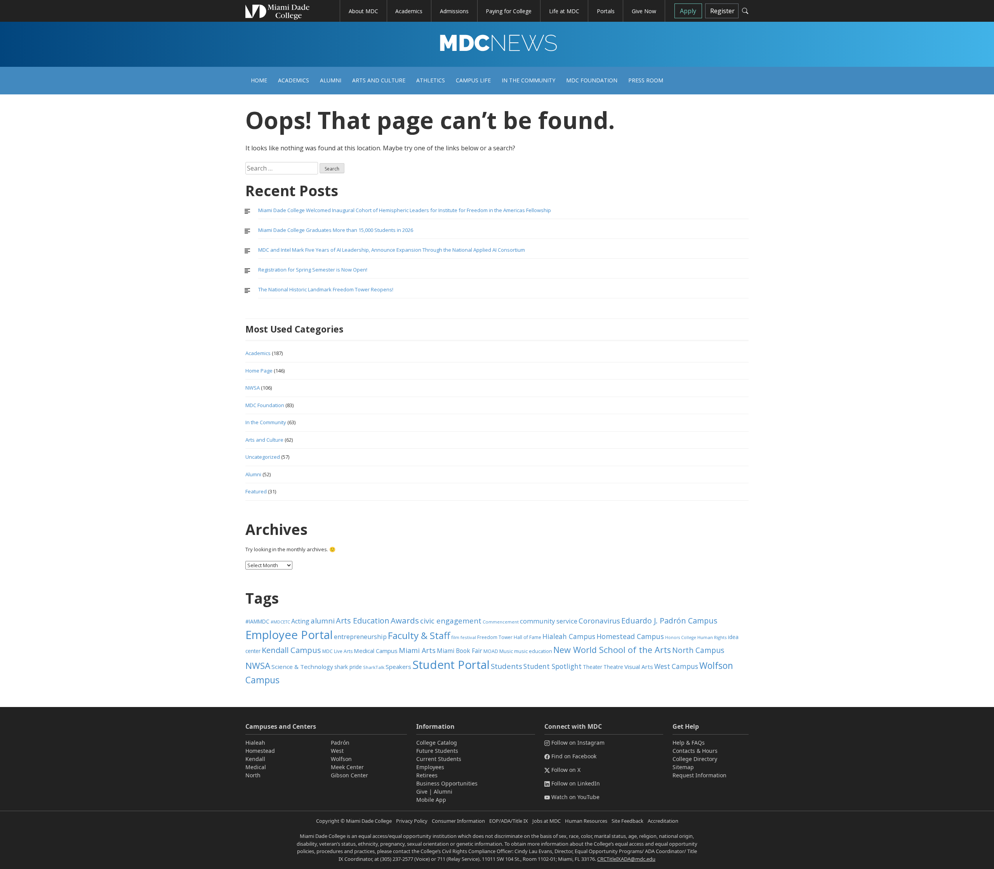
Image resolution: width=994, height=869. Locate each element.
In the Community (528, 80)
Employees (430, 767)
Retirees (427, 775)
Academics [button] (408, 11)
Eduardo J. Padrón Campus (669, 620)
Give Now (644, 11)
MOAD (490, 651)
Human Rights (712, 637)
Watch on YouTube (575, 797)
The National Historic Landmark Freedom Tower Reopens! (325, 289)
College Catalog (436, 742)
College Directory (695, 759)
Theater (592, 666)
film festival (463, 637)
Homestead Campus (630, 636)
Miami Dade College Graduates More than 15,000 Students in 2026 (335, 229)
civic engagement (450, 620)
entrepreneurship (360, 636)
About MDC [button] (363, 11)
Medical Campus (376, 651)
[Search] (745, 10)
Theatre (613, 666)
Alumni (330, 80)
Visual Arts (638, 666)
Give (421, 791)
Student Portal (451, 664)
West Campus (676, 666)
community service (548, 620)
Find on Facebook (573, 756)
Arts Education (362, 620)
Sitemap (683, 767)
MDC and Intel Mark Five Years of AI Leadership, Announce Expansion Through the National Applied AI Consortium (391, 249)
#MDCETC (280, 622)
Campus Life (473, 80)
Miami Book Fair (459, 650)
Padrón (340, 742)
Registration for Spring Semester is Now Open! (312, 269)
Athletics (430, 80)
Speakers (398, 666)
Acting (300, 621)
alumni (323, 621)
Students (506, 666)
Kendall (255, 759)
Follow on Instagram (578, 742)
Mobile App (431, 799)
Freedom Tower (495, 637)
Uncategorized (262, 456)
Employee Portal (289, 635)
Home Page (259, 370)
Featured (256, 491)
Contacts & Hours (695, 750)
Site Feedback (627, 820)
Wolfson (341, 759)
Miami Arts (417, 650)
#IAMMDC (257, 621)
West (337, 750)
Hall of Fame (527, 637)
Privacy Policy (411, 820)
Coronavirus (599, 620)
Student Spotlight (552, 666)
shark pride (348, 666)
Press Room (645, 80)
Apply (688, 11)
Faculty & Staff (419, 635)
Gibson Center (349, 775)
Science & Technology (302, 666)
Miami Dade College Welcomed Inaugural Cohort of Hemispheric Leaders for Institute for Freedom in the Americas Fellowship (404, 210)
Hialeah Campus (568, 636)
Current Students (438, 759)
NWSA (252, 387)
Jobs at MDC (546, 820)
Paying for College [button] (509, 11)
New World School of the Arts (612, 649)
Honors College (680, 637)
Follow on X (565, 769)
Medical (255, 767)
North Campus (698, 650)
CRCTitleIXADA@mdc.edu (626, 858)
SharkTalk (373, 667)
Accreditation (663, 820)
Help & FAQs (689, 742)
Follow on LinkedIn (575, 783)
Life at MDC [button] (564, 11)
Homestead (260, 750)
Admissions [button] (454, 11)
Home (259, 80)
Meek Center (347, 767)
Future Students (437, 750)
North (253, 775)
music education (533, 651)
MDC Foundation (591, 80)
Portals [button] (606, 11)
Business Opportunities (447, 783)
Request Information (699, 775)
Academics (293, 80)
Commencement (501, 622)
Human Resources (586, 820)
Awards (405, 620)
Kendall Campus (291, 649)
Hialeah (255, 742)
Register (722, 11)
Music (506, 651)
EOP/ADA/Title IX (508, 820)
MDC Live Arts (337, 651)
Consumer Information (458, 820)
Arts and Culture (378, 80)
